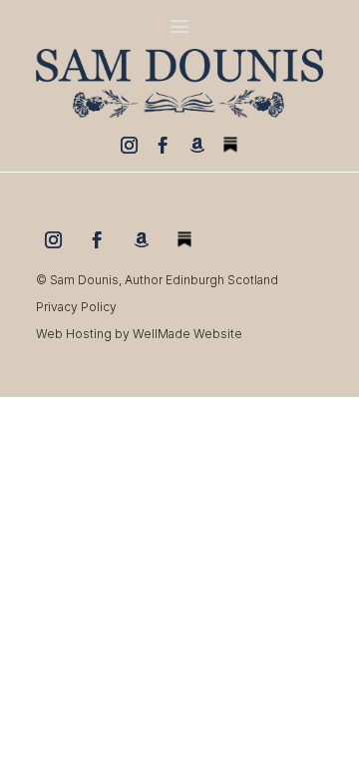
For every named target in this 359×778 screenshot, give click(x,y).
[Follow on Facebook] (163, 145)
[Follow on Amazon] (196, 145)
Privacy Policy (76, 306)
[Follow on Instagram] (129, 145)
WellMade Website (187, 333)
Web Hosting (74, 333)
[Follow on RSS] (230, 145)
